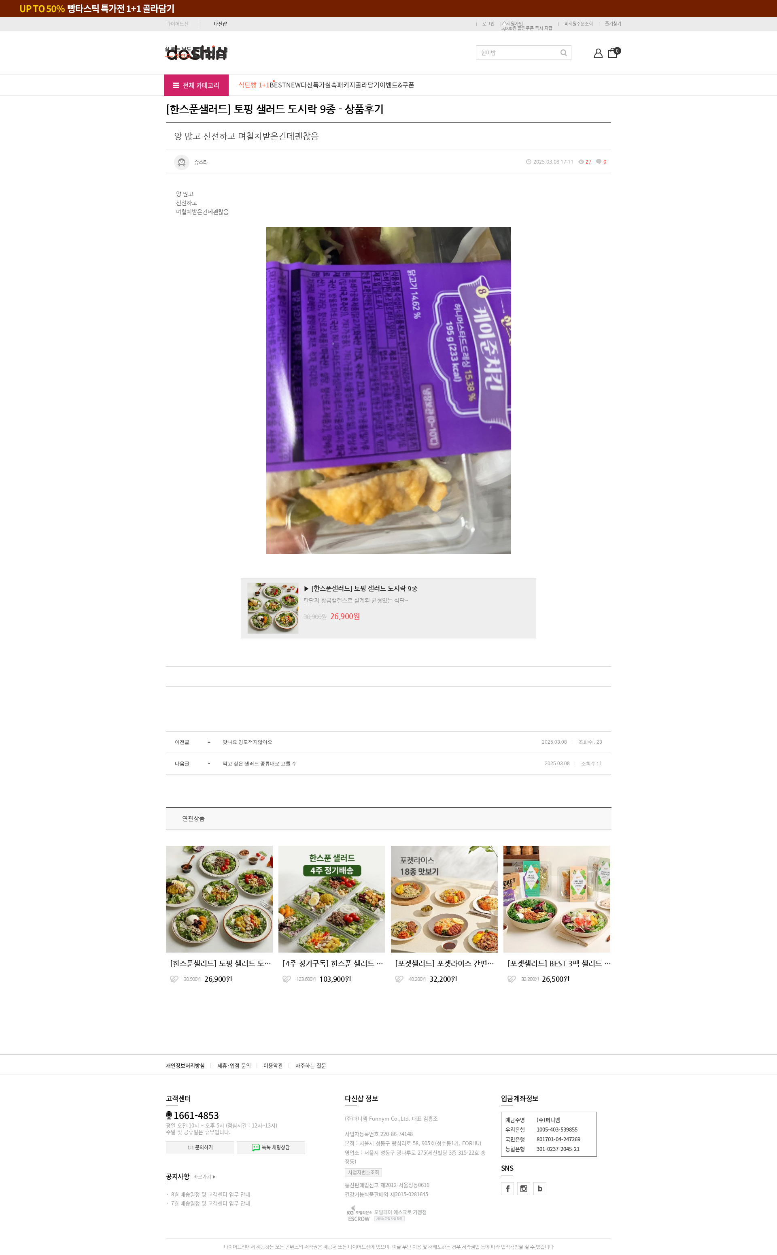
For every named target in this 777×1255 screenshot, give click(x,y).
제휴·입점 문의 (234, 1065)
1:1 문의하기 (200, 1147)
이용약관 (273, 1065)
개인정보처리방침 (185, 1065)
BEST (278, 84)
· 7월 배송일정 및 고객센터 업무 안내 (208, 1203)
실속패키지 (340, 84)
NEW (293, 84)
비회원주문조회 (579, 23)
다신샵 (220, 24)
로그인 (488, 23)
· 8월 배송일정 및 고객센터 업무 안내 (208, 1194)
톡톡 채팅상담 (275, 1147)
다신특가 (313, 84)
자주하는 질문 (310, 1065)
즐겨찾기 (613, 23)
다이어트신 (177, 24)
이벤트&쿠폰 (397, 84)
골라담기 (367, 84)
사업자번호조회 (363, 1172)
